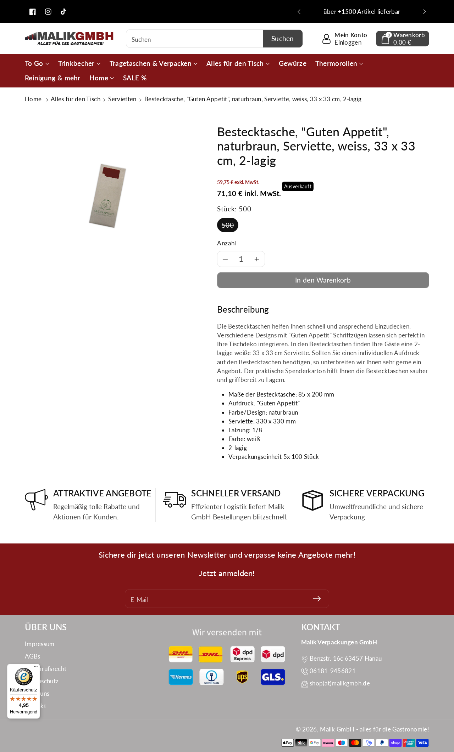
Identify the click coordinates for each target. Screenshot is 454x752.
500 (228, 225)
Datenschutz (42, 681)
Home (34, 99)
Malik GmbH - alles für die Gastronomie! (374, 729)
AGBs (32, 656)
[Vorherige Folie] (299, 11)
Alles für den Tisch (75, 99)
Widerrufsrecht (45, 668)
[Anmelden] (316, 598)
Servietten (122, 99)
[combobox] (214, 38)
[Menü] (36, 668)
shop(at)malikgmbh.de (340, 683)
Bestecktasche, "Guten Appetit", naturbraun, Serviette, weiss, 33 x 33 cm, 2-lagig (252, 99)
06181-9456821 (333, 670)
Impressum (40, 644)
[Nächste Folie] (424, 11)
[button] (402, 38)
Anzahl (226, 243)
